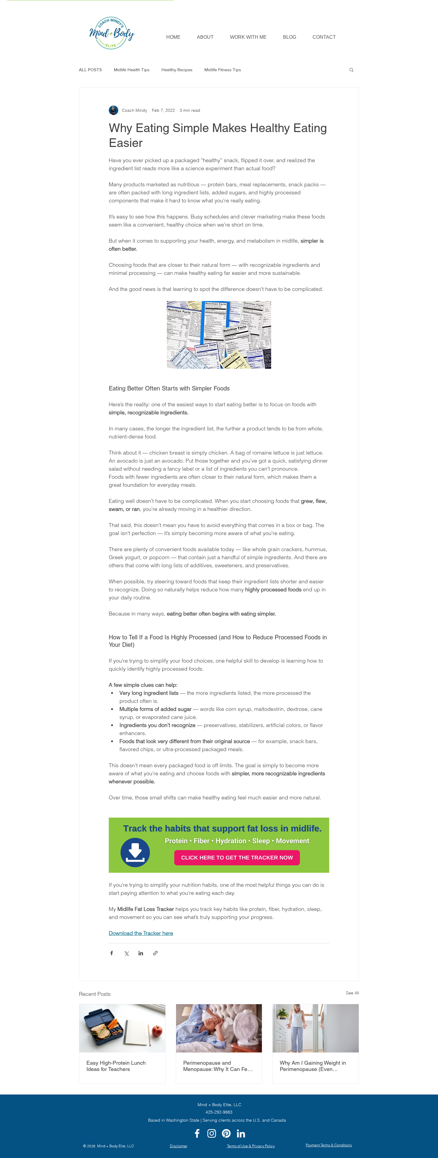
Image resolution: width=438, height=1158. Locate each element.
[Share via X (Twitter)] (126, 953)
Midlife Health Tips (132, 69)
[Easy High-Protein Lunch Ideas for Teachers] (122, 1028)
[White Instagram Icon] (212, 1133)
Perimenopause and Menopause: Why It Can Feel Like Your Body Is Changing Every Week (217, 1066)
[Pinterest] (226, 1133)
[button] (248, 37)
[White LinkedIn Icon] (241, 1133)
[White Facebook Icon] (197, 1133)
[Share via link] (155, 953)
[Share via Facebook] (111, 953)
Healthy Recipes (176, 69)
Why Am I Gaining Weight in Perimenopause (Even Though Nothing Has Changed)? (313, 1066)
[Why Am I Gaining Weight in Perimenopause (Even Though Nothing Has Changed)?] (316, 1028)
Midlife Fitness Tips (222, 69)
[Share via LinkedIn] (141, 953)
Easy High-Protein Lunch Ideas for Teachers (116, 1066)
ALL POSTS (90, 69)
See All (352, 993)
